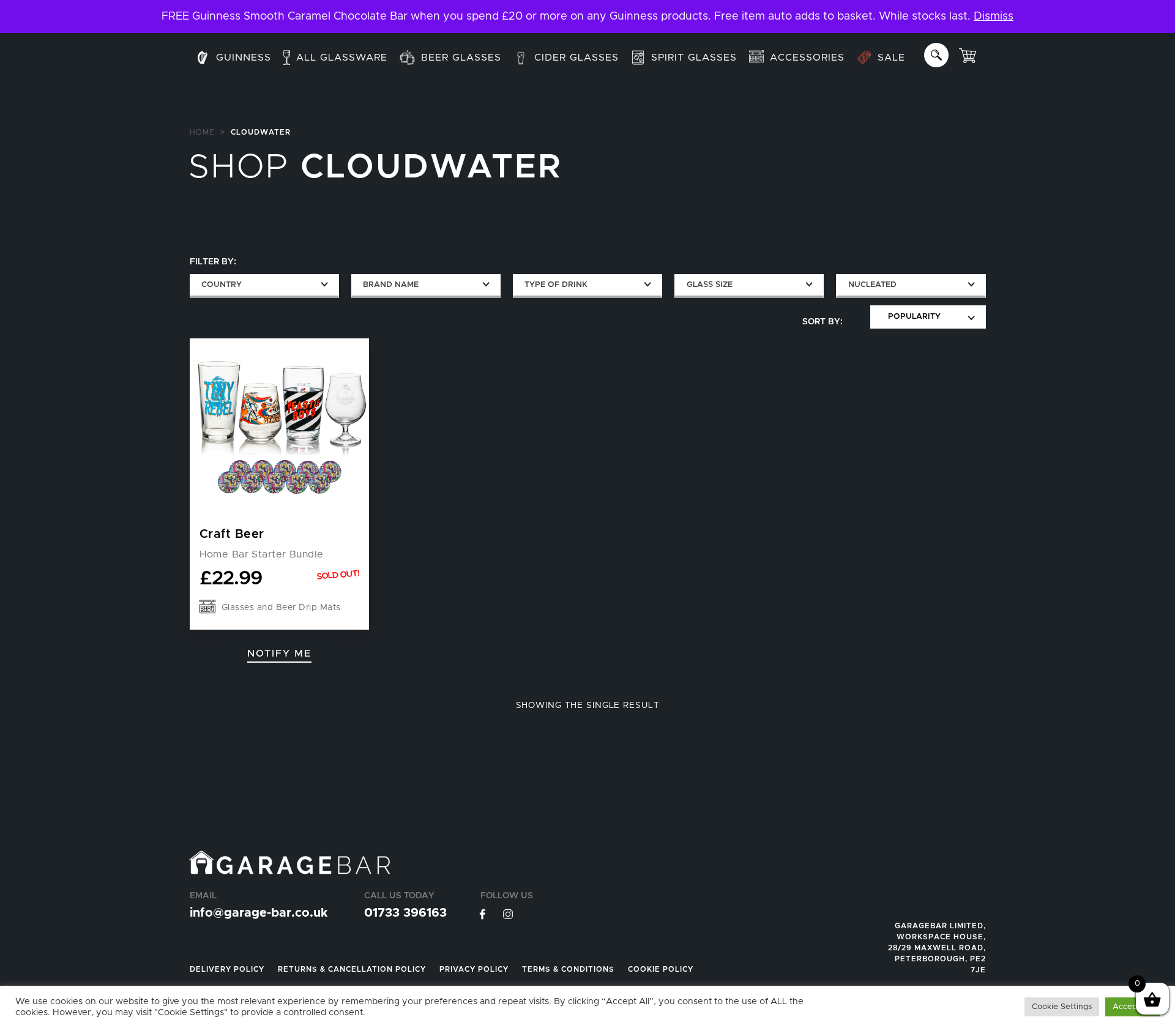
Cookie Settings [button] (1062, 1007)
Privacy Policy (474, 969)
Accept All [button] (1132, 1007)
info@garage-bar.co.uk (258, 913)
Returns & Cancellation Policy (352, 969)
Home (202, 132)
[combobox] (264, 286)
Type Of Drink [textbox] (556, 285)
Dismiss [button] (993, 16)
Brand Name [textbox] (391, 285)
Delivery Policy (227, 969)
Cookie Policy (660, 969)
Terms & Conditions (568, 969)
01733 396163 (405, 913)
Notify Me (279, 653)
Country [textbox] (221, 285)
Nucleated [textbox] (872, 285)
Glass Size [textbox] (710, 285)
